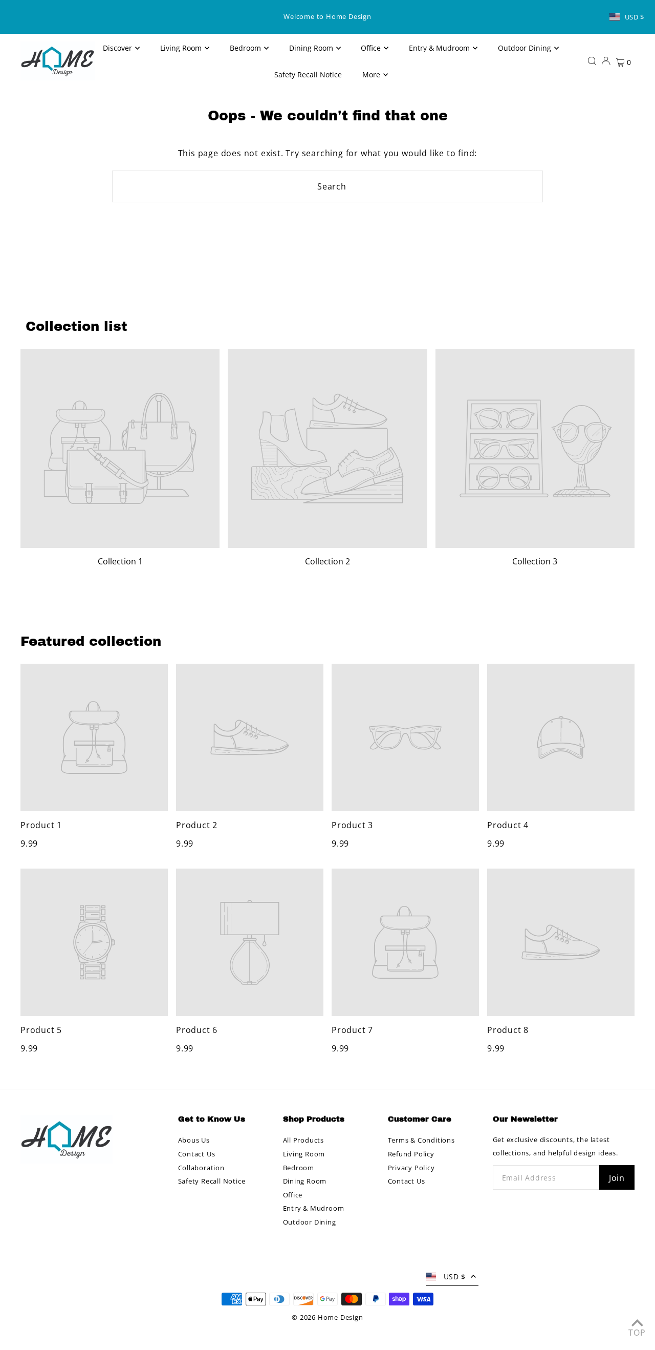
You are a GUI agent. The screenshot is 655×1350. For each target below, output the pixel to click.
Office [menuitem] (371, 48)
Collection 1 (120, 561)
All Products (303, 1140)
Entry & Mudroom (313, 1208)
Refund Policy (411, 1153)
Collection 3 (534, 561)
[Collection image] (120, 448)
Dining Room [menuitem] (311, 48)
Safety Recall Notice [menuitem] (308, 74)
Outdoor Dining (309, 1222)
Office (293, 1194)
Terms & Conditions (421, 1140)
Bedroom (299, 1167)
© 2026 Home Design (327, 1317)
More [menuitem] (371, 74)
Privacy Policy (411, 1167)
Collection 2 (327, 561)
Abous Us (194, 1140)
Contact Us (196, 1153)
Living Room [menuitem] (181, 48)
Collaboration (201, 1167)
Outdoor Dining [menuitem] (524, 48)
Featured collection (90, 641)
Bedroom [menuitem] (245, 48)
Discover (117, 48)
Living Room (304, 1153)
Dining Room (305, 1181)
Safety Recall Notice (212, 1181)
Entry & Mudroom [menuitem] (439, 48)
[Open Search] (592, 61)
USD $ (634, 17)
